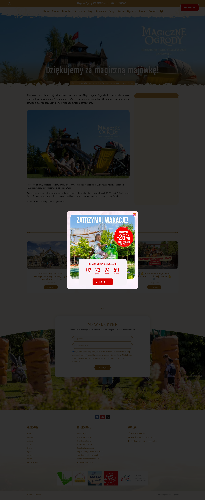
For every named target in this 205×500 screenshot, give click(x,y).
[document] (102, 250)
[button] (134, 214)
